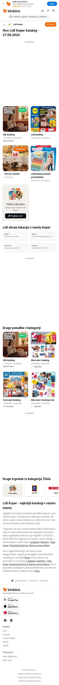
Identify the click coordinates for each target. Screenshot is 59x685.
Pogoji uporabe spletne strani (29, 677)
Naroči (52, 24)
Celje (52, 542)
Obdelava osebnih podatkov (29, 681)
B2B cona (7, 660)
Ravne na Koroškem (39, 545)
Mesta (5, 642)
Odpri (52, 3)
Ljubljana (34, 542)
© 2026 (30, 670)
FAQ (5, 630)
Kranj (5, 545)
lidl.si (37, 570)
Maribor (44, 542)
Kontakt (6, 634)
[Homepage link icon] (12, 581)
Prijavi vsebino (9, 638)
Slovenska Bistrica (18, 545)
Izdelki (5, 645)
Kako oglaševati (10, 656)
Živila (27, 557)
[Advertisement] (29, 73)
